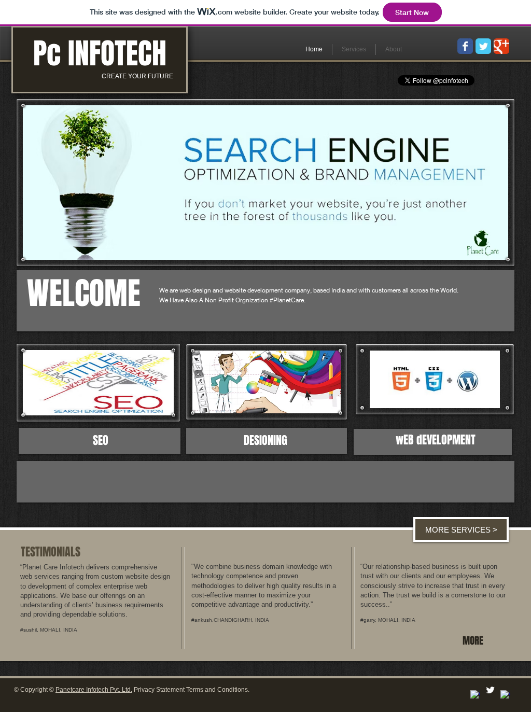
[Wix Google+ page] (501, 46)
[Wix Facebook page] (465, 46)
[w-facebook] (475, 695)
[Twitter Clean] (490, 690)
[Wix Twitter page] (483, 46)
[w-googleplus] (505, 695)
